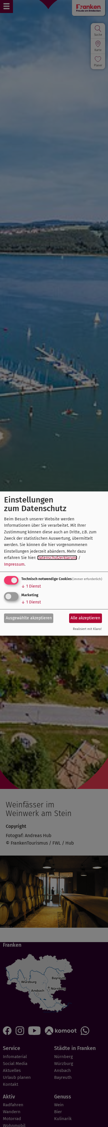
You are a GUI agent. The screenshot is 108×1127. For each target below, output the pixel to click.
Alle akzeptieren (85, 618)
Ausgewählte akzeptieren (29, 618)
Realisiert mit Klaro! (87, 629)
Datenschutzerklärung (57, 557)
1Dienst (31, 586)
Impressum (14, 564)
